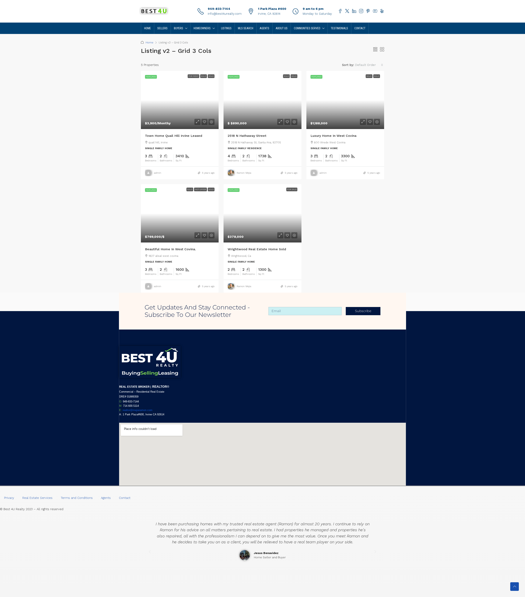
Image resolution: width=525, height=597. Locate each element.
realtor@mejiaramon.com (137, 410)
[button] (375, 49)
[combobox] (369, 65)
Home (147, 28)
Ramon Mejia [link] (244, 172)
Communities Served (307, 28)
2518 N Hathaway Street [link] (247, 136)
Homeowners (202, 28)
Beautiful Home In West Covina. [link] (171, 249)
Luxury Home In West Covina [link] (333, 136)
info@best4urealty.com (225, 14)
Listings (226, 28)
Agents (264, 28)
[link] (180, 100)
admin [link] (157, 172)
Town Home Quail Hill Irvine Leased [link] (173, 136)
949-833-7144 (219, 9)
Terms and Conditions (77, 498)
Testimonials (339, 28)
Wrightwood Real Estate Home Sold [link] (257, 249)
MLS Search (245, 28)
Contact (359, 28)
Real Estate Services (37, 498)
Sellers (162, 28)
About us (282, 28)
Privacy (9, 498)
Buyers (178, 28)
